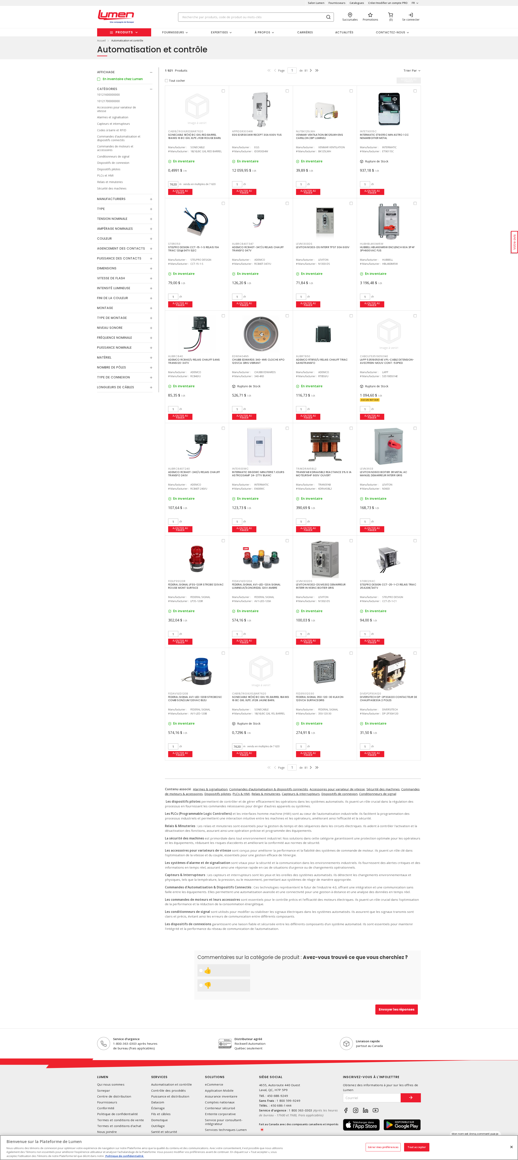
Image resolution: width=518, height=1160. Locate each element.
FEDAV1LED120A (242, 581)
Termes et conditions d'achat (119, 1126)
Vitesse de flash (111, 278)
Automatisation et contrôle (171, 1084)
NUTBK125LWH (305, 131)
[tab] (125, 72)
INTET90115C (368, 131)
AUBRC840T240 (179, 468)
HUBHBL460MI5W (371, 244)
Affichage (106, 72)
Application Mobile (219, 1090)
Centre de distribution (114, 1096)
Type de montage (112, 318)
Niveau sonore (110, 328)
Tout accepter (417, 1147)
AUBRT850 (303, 356)
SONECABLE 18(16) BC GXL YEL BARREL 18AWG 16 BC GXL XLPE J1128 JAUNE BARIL (260, 698)
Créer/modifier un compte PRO (388, 3)
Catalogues (357, 3)
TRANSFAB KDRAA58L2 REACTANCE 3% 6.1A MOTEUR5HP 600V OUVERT (323, 473)
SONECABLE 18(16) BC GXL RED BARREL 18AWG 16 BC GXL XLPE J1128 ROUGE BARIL (194, 136)
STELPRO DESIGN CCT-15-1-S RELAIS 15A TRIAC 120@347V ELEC (193, 249)
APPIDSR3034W (242, 131)
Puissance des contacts (119, 258)
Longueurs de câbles (115, 387)
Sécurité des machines (383, 789)
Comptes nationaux (220, 1102)
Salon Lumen (316, 3)
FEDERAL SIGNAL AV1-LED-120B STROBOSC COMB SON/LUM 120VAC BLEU (195, 698)
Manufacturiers (111, 199)
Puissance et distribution (170, 1096)
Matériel (104, 357)
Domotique (159, 1120)
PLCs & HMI (241, 794)
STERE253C (367, 581)
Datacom (157, 1102)
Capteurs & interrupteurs (301, 794)
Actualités (344, 32)
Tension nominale (112, 219)
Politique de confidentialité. (124, 1156)
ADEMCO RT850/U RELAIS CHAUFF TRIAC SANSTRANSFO (322, 361)
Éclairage (158, 1108)
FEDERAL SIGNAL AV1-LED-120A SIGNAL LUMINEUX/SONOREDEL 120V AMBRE (256, 586)
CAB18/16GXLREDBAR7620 (185, 131)
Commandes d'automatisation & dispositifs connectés (268, 789)
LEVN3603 (366, 468)
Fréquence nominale (114, 338)
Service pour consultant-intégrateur (223, 1122)
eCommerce (214, 1084)
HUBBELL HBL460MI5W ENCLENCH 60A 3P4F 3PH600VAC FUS (387, 249)
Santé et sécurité (164, 1132)
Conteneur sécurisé (220, 1108)
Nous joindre (107, 1132)
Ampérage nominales (115, 228)
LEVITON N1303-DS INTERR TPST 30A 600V (322, 247)
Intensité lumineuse (113, 288)
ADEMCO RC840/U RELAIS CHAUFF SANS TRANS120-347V (194, 361)
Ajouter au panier (180, 192)
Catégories (107, 89)
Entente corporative (220, 1114)
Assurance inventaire (221, 1096)
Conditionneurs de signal (377, 794)
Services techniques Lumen (226, 1130)
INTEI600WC (240, 468)
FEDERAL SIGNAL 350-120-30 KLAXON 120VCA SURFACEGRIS (319, 698)
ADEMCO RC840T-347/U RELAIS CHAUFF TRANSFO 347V (258, 249)
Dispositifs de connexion (339, 794)
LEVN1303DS (304, 244)
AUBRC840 (175, 356)
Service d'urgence (126, 1039)
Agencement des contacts (121, 248)
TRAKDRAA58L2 (306, 468)
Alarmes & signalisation (210, 789)
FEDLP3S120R (176, 581)
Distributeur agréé (248, 1039)
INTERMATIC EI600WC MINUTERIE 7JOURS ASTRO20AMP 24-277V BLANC (258, 473)
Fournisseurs (337, 3)
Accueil (101, 40)
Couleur (104, 238)
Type (101, 209)
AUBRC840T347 (243, 244)
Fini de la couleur (112, 298)
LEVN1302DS (304, 581)
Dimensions (107, 268)
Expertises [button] (219, 32)
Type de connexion (113, 377)
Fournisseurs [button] (173, 32)
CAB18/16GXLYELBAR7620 (249, 693)
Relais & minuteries (266, 794)
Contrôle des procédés (168, 1090)
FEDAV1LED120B (178, 693)
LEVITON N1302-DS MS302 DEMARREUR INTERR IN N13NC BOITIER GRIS (321, 586)
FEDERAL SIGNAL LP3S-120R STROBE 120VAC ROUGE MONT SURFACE (196, 586)
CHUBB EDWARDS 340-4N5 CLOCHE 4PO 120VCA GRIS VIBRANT (258, 361)
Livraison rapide (368, 1041)
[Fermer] (511, 1147)
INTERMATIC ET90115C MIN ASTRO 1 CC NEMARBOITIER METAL (384, 136)
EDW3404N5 (240, 356)
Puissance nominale (114, 347)
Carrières (305, 32)
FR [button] (413, 3)
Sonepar (103, 1090)
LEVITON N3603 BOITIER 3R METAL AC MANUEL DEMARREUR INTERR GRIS (383, 473)
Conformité (106, 1108)
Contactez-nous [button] (390, 32)
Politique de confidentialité (117, 1114)
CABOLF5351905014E (374, 356)
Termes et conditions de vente (120, 1120)
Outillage (158, 1126)
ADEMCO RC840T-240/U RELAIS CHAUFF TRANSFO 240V (194, 473)
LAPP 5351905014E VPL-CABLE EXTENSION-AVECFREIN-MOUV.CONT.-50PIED (387, 361)
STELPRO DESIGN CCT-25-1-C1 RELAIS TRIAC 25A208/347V (388, 586)
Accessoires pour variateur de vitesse (337, 789)
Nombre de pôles (111, 367)
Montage (105, 308)
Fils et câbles (161, 1114)
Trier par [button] (410, 70)
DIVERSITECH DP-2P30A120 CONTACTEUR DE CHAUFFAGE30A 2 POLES (388, 698)
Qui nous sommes (110, 1084)
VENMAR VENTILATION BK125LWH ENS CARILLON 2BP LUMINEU (319, 136)
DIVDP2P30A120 (370, 693)
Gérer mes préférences (383, 1147)
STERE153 (174, 244)
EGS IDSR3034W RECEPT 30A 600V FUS (257, 135)
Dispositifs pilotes (217, 794)
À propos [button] (262, 32)
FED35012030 (305, 693)
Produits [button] (124, 32)
